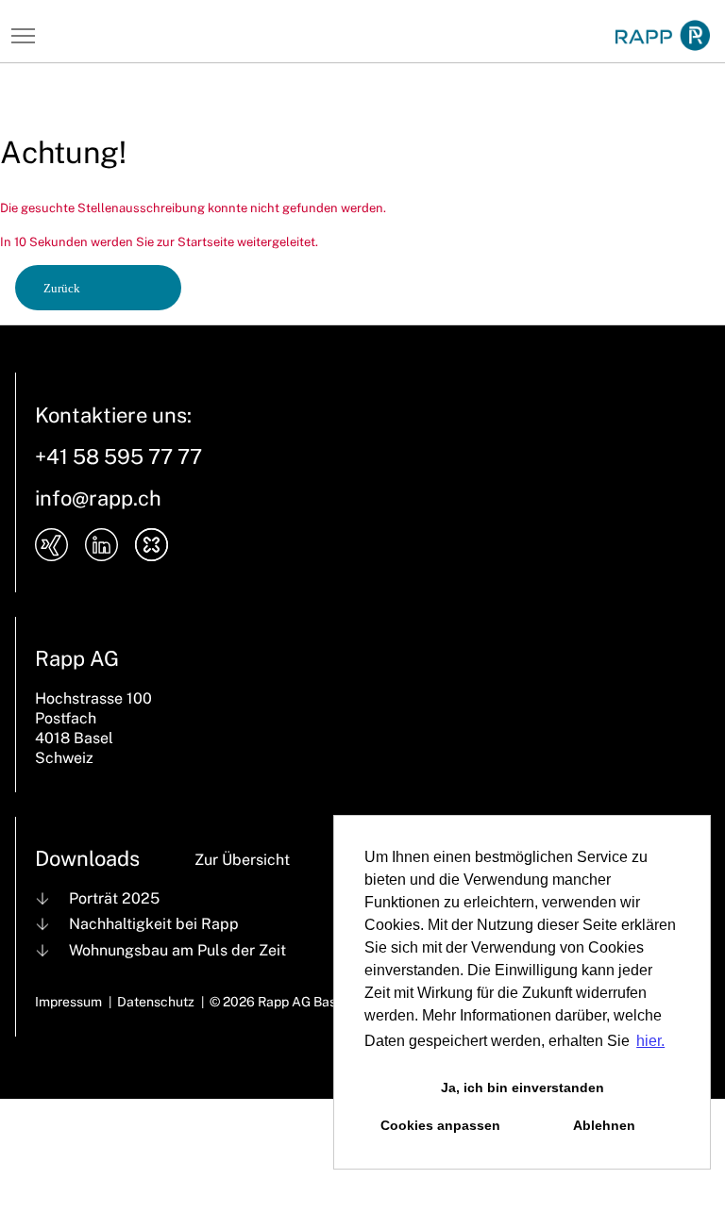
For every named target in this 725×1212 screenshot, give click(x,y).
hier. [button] (650, 1041)
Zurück (61, 288)
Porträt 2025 (114, 898)
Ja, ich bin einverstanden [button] (522, 1087)
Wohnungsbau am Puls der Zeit (177, 950)
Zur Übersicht (242, 860)
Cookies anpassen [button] (440, 1125)
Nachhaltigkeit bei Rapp (154, 924)
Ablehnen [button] (604, 1125)
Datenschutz (155, 1001)
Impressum (68, 1001)
